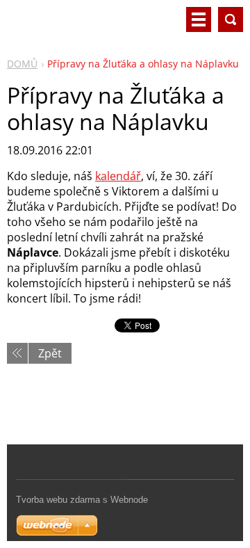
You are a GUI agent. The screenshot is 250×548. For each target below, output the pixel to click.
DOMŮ (22, 63)
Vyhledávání (230, 19)
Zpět (50, 353)
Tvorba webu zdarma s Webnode (82, 499)
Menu (198, 19)
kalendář (118, 176)
